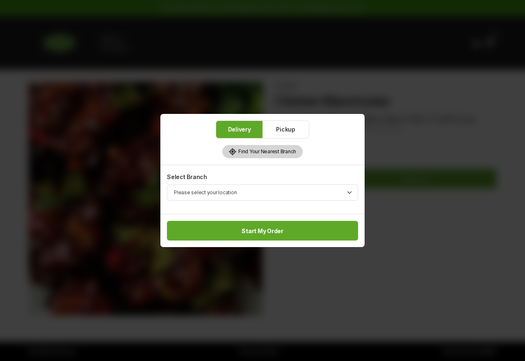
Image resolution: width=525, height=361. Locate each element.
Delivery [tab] (239, 129)
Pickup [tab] (285, 129)
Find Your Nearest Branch (266, 151)
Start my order (262, 230)
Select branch (187, 176)
